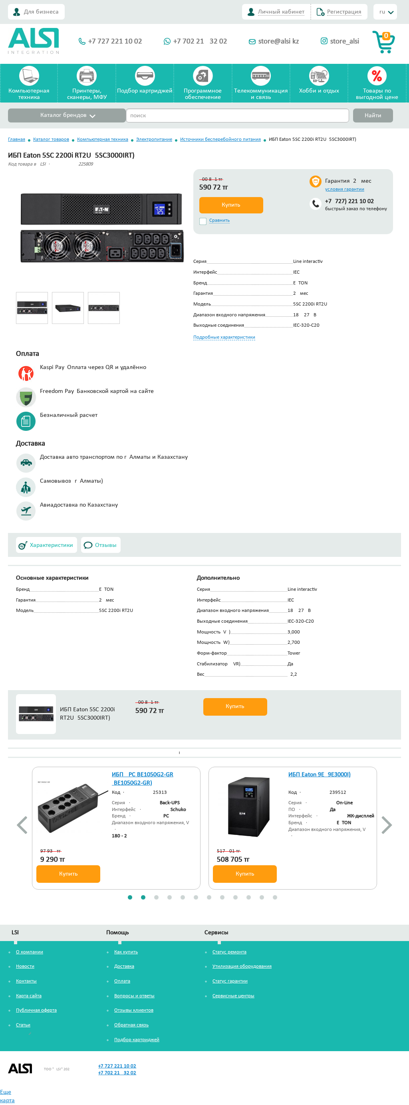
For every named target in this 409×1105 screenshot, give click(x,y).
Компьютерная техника (102, 139)
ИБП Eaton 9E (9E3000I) (319, 775)
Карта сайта (29, 995)
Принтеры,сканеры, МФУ (87, 94)
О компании (29, 952)
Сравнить (219, 220)
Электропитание (154, 139)
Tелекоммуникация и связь (261, 94)
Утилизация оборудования (242, 966)
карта (7, 1100)
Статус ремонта (229, 952)
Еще (5, 1092)
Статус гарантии (230, 981)
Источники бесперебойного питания (220, 139)
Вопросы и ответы (134, 995)
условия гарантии (344, 189)
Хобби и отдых (319, 91)
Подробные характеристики (224, 337)
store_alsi (344, 41)
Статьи (23, 1025)
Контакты (26, 981)
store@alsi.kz (278, 41)
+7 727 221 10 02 (115, 41)
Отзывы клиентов (133, 1010)
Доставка (124, 966)
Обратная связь (131, 1025)
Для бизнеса (41, 12)
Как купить (126, 952)
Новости (25, 966)
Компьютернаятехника (29, 94)
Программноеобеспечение (203, 94)
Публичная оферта (36, 1010)
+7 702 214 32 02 (200, 41)
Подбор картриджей (145, 91)
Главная (16, 139)
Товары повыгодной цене (377, 94)
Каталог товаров (51, 139)
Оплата (122, 981)
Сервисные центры (233, 995)
